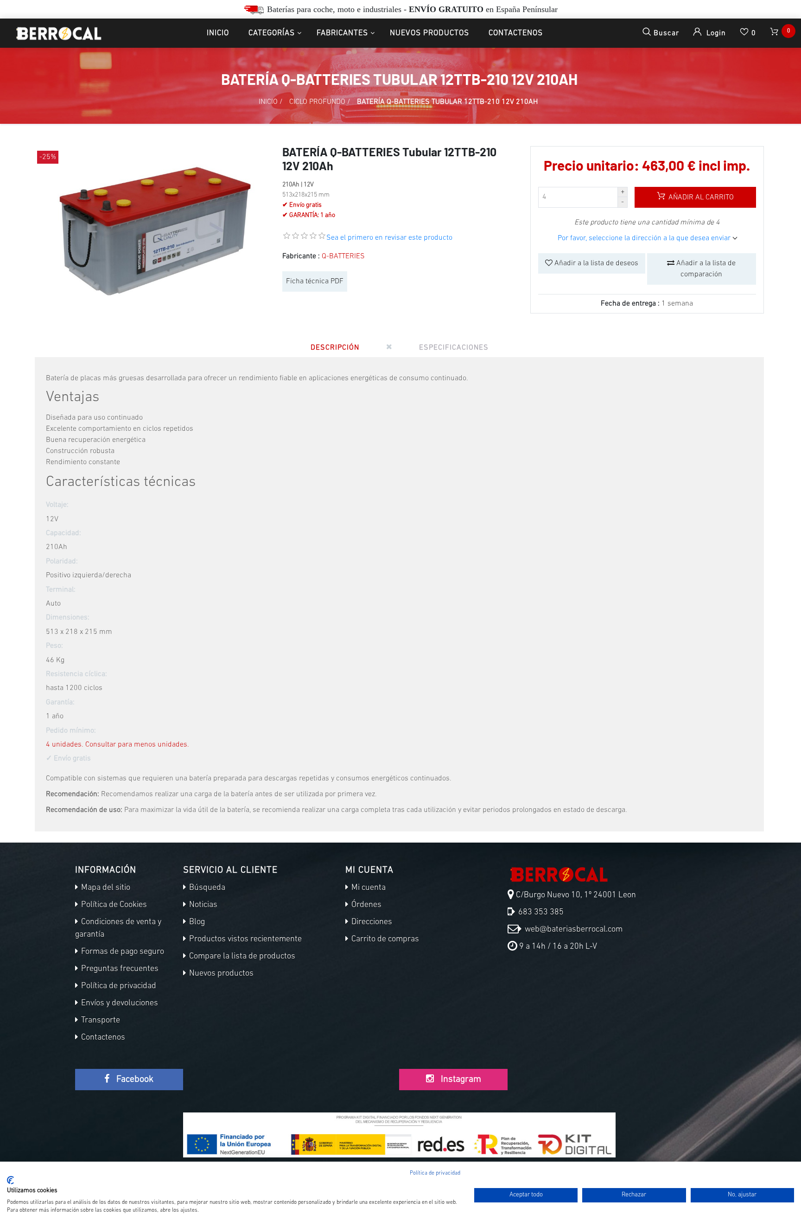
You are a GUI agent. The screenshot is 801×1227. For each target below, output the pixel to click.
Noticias (202, 905)
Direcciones (371, 922)
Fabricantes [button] (342, 33)
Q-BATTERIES (343, 256)
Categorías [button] (271, 33)
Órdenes (365, 905)
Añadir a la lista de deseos (595, 263)
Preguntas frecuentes (119, 969)
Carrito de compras (384, 939)
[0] (775, 33)
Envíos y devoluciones (118, 1003)
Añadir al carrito (700, 197)
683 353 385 (540, 912)
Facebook (133, 1079)
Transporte (99, 1020)
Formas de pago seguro (121, 952)
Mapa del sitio (104, 888)
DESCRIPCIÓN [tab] (335, 347)
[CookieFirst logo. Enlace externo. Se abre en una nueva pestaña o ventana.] (10, 1180)
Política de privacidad (117, 986)
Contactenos (516, 33)
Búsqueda (206, 888)
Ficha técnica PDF (314, 281)
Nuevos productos (429, 33)
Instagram (460, 1079)
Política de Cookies (113, 905)
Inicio (218, 33)
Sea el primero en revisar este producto (389, 238)
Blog (196, 922)
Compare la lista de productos (241, 956)
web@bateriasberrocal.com (573, 930)
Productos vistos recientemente (244, 939)
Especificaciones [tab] (454, 347)
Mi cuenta (368, 888)
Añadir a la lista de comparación (705, 269)
